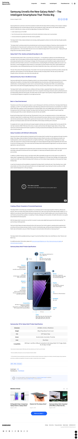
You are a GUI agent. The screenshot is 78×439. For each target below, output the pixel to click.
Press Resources (65, 3)
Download (61, 19)
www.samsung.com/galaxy (16, 243)
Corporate (34, 3)
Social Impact (53, 3)
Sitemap (46, 425)
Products (43, 3)
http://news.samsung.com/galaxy (54, 241)
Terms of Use (51, 425)
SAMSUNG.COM (72, 425)
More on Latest (38, 413)
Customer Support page (41, 377)
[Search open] (72, 4)
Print (66, 19)
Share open (64, 19)
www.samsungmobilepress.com (39, 241)
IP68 (15, 363)
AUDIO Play (59, 19)
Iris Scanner (19, 363)
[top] (76, 437)
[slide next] (67, 388)
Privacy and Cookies (58, 425)
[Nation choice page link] (75, 4)
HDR (12, 363)
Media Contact (31, 378)
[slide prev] (64, 388)
